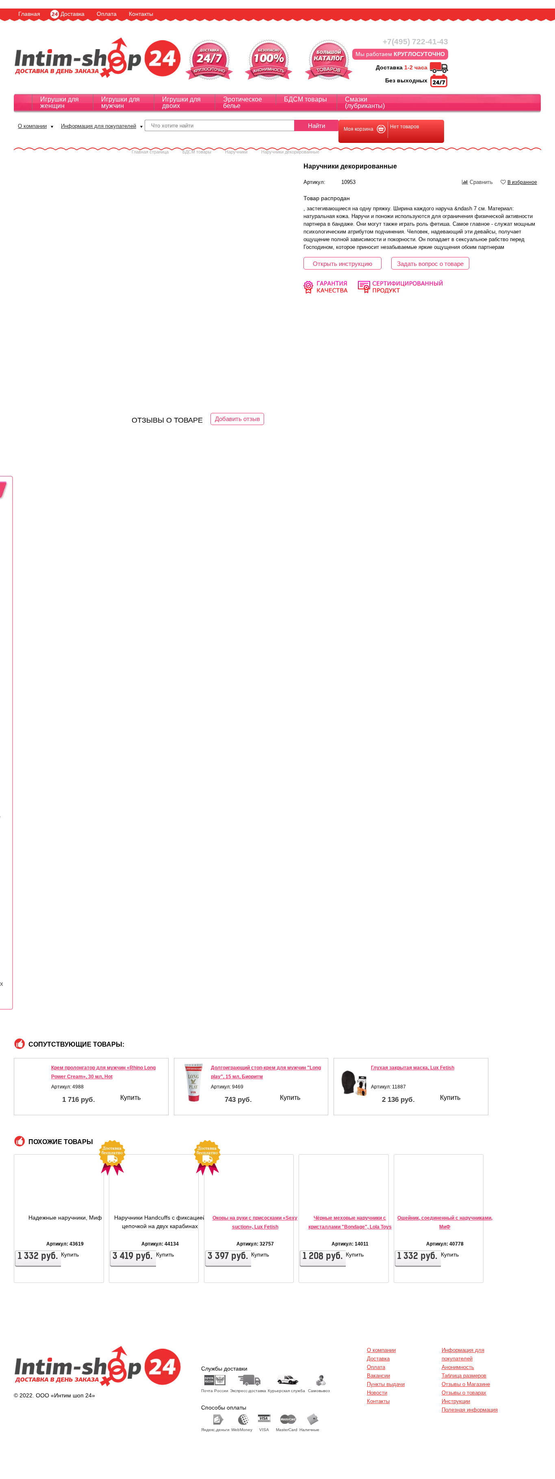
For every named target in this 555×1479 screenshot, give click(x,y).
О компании (32, 126)
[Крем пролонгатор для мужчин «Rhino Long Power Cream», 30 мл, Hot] (34, 1082)
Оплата (107, 14)
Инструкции (456, 1401)
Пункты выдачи (386, 1384)
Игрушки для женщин (59, 102)
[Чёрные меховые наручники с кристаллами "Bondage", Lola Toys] (323, 1199)
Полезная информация (470, 1410)
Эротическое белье (242, 102)
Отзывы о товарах (464, 1393)
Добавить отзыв (237, 418)
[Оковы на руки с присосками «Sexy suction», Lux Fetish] (228, 1199)
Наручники (236, 151)
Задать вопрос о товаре (430, 263)
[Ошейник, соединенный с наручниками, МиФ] (418, 1199)
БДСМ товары (305, 99)
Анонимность (458, 1367)
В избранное (522, 182)
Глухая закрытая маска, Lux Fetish (412, 1068)
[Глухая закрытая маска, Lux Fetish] (353, 1082)
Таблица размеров (464, 1376)
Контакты (141, 14)
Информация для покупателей (98, 126)
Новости (377, 1393)
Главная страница (150, 151)
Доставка (73, 14)
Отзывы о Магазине (466, 1384)
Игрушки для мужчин (120, 102)
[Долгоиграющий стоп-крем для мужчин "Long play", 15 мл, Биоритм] (194, 1082)
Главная (29, 14)
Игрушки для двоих (181, 102)
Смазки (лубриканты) (365, 102)
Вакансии (378, 1376)
